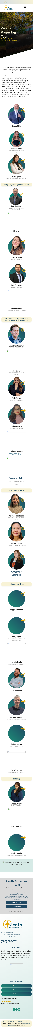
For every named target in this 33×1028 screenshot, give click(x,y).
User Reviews (15, 1003)
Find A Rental (16, 985)
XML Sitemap (18, 1023)
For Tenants (16, 994)
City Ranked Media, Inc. (19, 1025)
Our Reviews (16, 906)
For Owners (16, 990)
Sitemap (12, 1023)
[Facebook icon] (14, 1010)
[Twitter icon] (19, 1010)
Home (10, 911)
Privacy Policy (26, 1022)
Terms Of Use (6, 1023)
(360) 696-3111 (9, 2)
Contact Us (16, 902)
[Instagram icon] (16, 1010)
